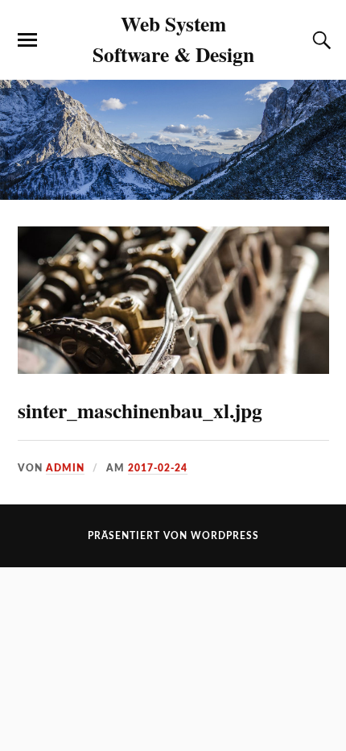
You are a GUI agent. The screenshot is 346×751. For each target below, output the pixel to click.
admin (65, 468)
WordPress (225, 536)
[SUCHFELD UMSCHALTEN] (319, 40)
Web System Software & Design (173, 38)
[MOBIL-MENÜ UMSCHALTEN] (27, 40)
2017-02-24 (157, 468)
